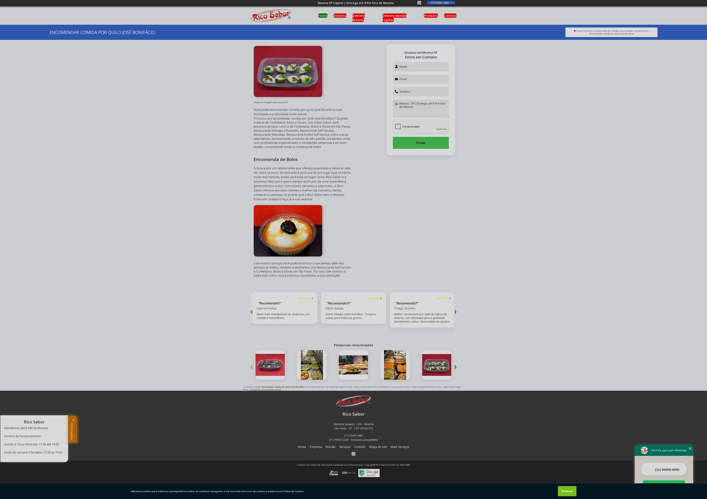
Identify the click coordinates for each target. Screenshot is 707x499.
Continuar (567, 491)
